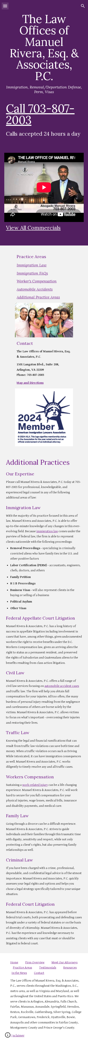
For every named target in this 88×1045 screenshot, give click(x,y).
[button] (5, 6)
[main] (44, 77)
